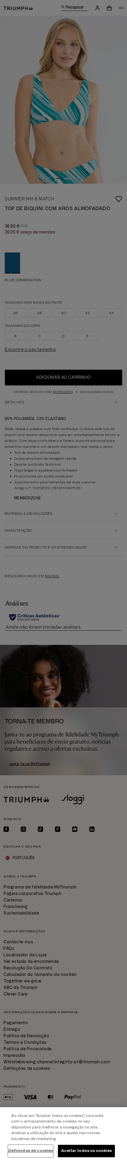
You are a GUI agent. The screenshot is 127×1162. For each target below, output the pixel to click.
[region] (63, 1134)
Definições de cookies (30, 1151)
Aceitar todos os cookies (86, 1151)
